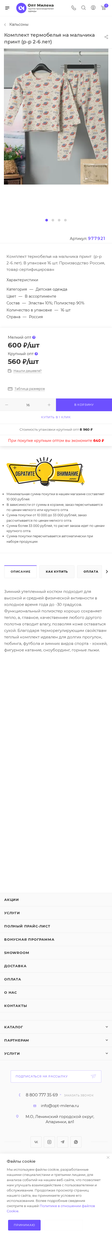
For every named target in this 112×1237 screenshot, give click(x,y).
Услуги (12, 913)
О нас (10, 992)
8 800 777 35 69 (42, 1095)
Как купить (57, 571)
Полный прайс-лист (27, 926)
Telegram (62, 1142)
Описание (20, 571)
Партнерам (16, 1040)
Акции (11, 900)
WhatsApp (76, 1142)
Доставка (15, 966)
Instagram (49, 1142)
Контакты (15, 1006)
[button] (46, 220)
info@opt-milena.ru (60, 1105)
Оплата (91, 571)
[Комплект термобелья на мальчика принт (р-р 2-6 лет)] (56, 116)
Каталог (13, 1027)
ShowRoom (16, 953)
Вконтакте (36, 1142)
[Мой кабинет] (93, 8)
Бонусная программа (29, 939)
